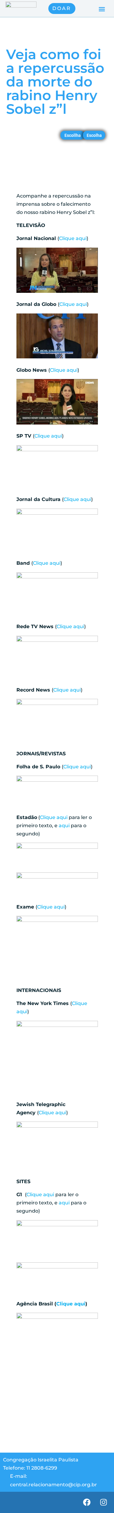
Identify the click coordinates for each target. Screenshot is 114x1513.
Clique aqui (73, 238)
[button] (102, 9)
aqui (64, 825)
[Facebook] (86, 1502)
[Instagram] (103, 1502)
